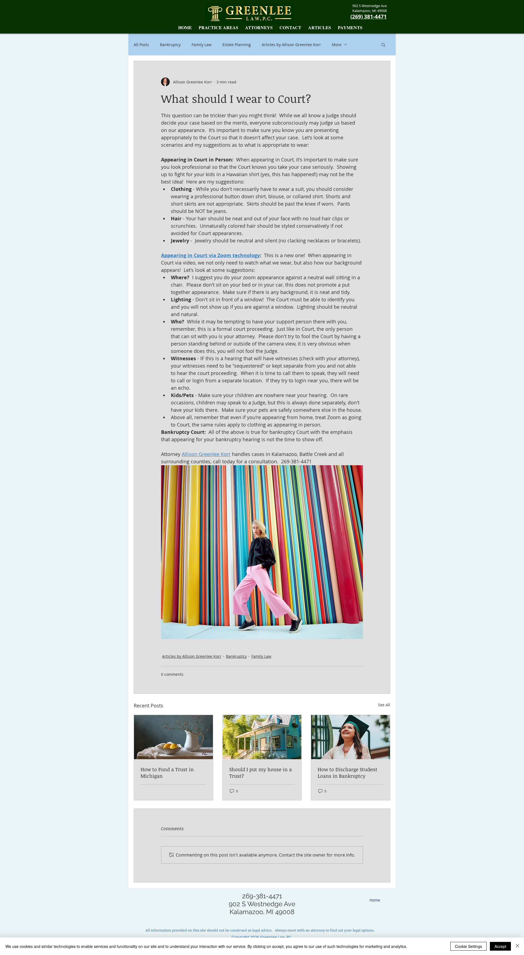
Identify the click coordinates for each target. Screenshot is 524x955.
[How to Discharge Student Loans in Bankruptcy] (350, 737)
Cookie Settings (468, 946)
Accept (500, 946)
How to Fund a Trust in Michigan (167, 772)
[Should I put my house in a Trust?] (262, 737)
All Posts (141, 44)
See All (384, 704)
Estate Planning (236, 44)
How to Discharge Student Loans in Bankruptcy (347, 772)
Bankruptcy (170, 44)
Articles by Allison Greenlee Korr (291, 44)
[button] (259, 27)
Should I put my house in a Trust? (260, 772)
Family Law (202, 44)
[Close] (517, 946)
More (336, 44)
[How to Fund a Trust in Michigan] (173, 737)
